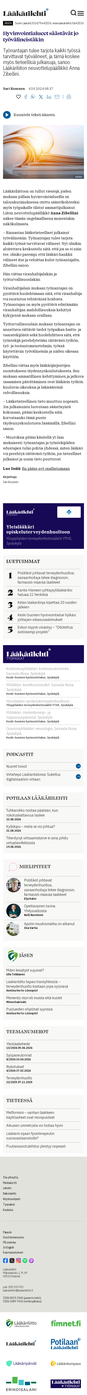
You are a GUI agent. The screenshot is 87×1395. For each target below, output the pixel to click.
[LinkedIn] (49, 97)
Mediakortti (10, 1183)
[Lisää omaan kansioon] (18, 97)
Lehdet (7, 1188)
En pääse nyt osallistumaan (46, 468)
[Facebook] (25, 97)
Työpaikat (9, 1204)
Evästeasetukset (13, 1252)
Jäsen (8, 23)
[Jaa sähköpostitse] (57, 97)
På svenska (9, 1242)
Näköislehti (9, 1193)
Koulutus (8, 1210)
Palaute (7, 1232)
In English (8, 1247)
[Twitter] (41, 97)
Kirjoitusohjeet (11, 1199)
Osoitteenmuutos (13, 1237)
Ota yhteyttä (10, 1177)
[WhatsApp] (33, 97)
